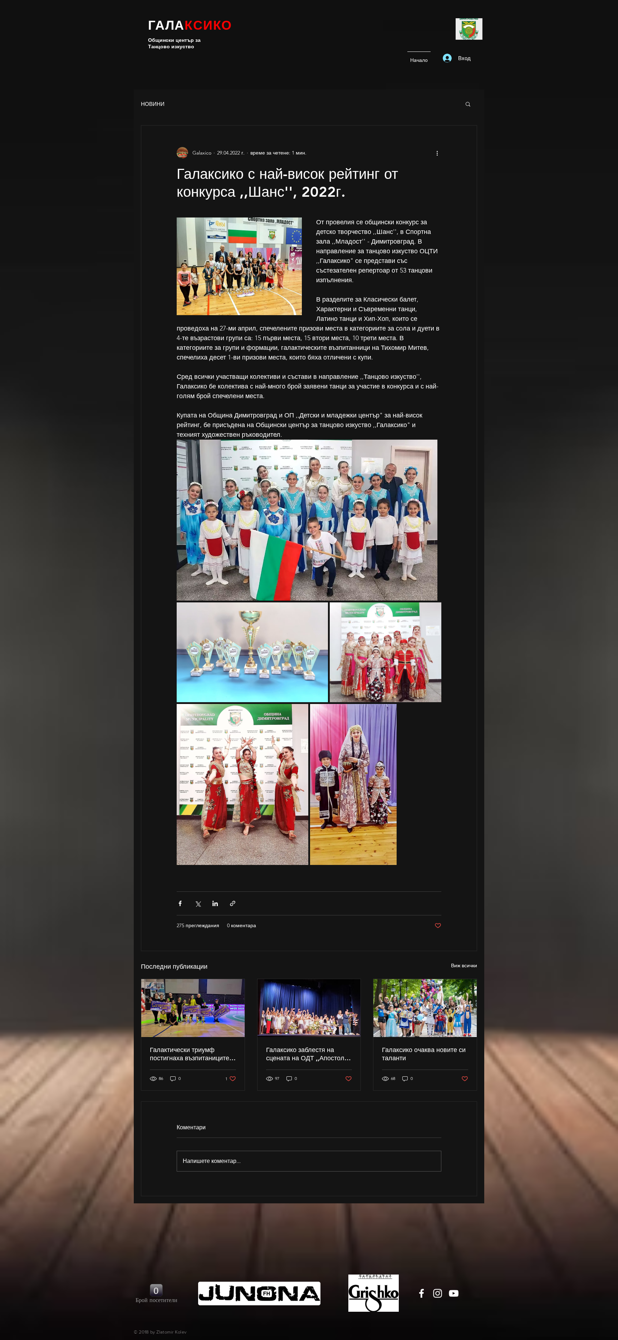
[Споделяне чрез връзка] (232, 903)
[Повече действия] (437, 152)
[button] (468, 104)
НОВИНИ (153, 104)
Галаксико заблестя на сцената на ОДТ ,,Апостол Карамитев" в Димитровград (309, 1054)
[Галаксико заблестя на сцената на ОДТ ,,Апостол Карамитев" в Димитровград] (309, 1008)
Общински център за (174, 40)
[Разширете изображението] (307, 520)
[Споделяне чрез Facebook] (180, 903)
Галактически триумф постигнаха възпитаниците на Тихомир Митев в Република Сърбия (189, 1054)
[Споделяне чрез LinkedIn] (215, 903)
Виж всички (464, 965)
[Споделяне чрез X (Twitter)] (197, 903)
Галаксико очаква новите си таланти (424, 1054)
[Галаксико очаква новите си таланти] (425, 1008)
